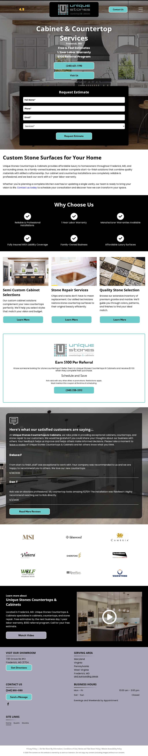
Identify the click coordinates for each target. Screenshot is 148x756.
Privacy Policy (31, 749)
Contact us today (27, 187)
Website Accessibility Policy (111, 749)
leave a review (17, 444)
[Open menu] (140, 9)
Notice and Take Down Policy (89, 749)
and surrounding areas (86, 676)
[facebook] (8, 704)
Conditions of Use (70, 749)
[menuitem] (9, 723)
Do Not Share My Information (51, 749)
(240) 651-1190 (14, 690)
